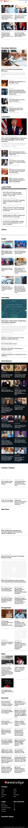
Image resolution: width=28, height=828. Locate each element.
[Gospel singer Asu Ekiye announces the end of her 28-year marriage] (21, 368)
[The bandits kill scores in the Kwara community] (4, 101)
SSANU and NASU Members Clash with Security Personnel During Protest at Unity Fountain (6, 770)
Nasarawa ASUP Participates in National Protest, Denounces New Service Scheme (19, 733)
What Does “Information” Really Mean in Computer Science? (13, 321)
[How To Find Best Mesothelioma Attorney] (14, 58)
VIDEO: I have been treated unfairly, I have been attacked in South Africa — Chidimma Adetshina (7, 410)
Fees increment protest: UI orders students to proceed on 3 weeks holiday (7, 703)
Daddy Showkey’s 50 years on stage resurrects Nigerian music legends (19, 459)
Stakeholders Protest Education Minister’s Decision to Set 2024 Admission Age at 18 (20, 759)
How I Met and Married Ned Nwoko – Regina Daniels (7, 644)
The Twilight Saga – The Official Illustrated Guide (7, 692)
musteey (11, 67)
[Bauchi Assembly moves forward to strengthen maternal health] (21, 244)
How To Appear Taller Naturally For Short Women (7, 483)
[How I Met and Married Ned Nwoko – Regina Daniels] (7, 634)
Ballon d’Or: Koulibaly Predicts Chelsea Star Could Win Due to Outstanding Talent (13, 581)
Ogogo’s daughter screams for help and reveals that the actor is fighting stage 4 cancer (7, 442)
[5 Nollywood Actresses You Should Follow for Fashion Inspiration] (21, 492)
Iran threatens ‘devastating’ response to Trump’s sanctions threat (17, 162)
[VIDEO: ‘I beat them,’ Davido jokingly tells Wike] (7, 383)
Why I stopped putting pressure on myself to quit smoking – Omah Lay (20, 441)
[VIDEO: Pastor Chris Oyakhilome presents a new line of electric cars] (7, 418)
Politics (16, 14)
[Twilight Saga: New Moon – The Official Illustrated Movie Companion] (21, 660)
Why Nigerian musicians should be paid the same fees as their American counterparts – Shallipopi (21, 645)
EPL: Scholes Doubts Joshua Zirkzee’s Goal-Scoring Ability (6, 589)
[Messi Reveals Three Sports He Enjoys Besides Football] (14, 545)
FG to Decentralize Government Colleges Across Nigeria (7, 711)
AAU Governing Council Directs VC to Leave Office (7, 723)
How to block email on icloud (9, 343)
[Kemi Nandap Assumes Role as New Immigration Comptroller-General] (7, 613)
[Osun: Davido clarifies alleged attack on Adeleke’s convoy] (21, 401)
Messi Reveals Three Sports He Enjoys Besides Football (12, 556)
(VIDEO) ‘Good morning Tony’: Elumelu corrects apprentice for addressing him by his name (20, 392)
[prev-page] (2, 775)
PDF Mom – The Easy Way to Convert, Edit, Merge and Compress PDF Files (12, 338)
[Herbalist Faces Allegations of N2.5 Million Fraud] (4, 83)
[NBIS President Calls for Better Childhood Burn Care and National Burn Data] (7, 244)
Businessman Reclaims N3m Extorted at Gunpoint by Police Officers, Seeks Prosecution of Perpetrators (17, 92)
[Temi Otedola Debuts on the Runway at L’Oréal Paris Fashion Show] (21, 473)
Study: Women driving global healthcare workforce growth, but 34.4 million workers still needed (20, 271)
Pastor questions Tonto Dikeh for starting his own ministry (20, 426)
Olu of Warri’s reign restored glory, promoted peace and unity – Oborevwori (18, 153)
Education (3, 708)
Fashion (2, 479)
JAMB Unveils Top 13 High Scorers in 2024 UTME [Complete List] (7, 751)
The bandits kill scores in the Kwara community (17, 100)
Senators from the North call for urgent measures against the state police (17, 171)
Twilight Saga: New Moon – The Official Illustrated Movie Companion (20, 669)
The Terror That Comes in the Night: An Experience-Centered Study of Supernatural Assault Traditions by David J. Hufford (7, 671)
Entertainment (5, 213)
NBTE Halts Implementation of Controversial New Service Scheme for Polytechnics (20, 770)
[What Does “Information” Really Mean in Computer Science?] (14, 308)
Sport (2, 554)
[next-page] (4, 775)
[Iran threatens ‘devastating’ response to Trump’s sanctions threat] (4, 162)
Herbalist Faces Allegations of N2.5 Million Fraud (17, 82)
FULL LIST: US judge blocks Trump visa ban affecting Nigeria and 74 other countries (20, 34)
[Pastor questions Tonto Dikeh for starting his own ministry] (21, 418)
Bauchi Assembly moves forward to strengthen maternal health (20, 252)
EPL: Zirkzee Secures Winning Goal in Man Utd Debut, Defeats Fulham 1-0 (7, 600)
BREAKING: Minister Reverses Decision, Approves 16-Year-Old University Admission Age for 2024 (7, 760)
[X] (14, 808)
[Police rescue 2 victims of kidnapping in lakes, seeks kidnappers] (4, 109)
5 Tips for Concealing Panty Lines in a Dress (7, 501)
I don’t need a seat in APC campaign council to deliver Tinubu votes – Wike (21, 17)
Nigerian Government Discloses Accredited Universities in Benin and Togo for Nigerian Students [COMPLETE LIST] (20, 713)
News (2, 14)
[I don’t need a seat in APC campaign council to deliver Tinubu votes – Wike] (21, 9)
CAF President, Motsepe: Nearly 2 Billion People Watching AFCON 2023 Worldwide (20, 591)
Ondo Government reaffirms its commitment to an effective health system (7, 288)
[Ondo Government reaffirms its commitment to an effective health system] (7, 280)
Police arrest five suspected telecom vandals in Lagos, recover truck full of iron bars (7, 35)
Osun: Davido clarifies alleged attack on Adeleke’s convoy (20, 408)
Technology (3, 319)
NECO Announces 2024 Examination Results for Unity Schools (6, 732)
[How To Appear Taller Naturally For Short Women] (7, 473)
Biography (3, 619)
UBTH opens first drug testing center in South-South (7, 269)
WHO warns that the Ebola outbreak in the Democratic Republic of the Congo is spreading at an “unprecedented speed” (20, 289)
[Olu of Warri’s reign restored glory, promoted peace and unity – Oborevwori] (4, 153)
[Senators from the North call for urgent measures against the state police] (4, 171)
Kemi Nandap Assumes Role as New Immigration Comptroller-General (7, 623)
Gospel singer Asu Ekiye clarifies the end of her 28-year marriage (14, 216)
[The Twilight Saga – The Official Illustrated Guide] (7, 682)
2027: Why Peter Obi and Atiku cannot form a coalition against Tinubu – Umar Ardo (7, 17)
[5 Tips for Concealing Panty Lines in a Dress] (7, 492)
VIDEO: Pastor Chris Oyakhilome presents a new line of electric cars (7, 426)
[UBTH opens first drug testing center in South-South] (7, 262)
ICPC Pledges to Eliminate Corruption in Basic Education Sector (20, 703)
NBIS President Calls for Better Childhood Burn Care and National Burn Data (7, 253)
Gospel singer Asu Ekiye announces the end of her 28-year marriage (20, 376)
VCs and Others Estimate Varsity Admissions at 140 (19, 751)
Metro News (3, 31)
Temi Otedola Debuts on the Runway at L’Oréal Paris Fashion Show (20, 483)
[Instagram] (14, 806)
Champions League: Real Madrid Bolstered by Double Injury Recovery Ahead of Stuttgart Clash (20, 601)
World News (17, 31)
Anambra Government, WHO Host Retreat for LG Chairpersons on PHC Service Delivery (20, 624)
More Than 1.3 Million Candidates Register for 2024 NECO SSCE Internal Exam (7, 742)
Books (2, 688)
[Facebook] (14, 804)
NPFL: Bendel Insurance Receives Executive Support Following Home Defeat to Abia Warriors (11, 532)
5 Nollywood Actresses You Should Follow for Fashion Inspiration (20, 502)
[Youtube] (14, 810)
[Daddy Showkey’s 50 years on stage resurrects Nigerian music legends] (21, 450)
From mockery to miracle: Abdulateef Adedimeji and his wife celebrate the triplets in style (7, 458)
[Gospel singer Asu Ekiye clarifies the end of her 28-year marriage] (7, 368)
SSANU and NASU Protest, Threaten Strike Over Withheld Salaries (20, 723)
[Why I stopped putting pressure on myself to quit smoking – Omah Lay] (21, 434)
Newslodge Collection (5, 67)
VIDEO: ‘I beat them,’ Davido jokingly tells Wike (7, 391)
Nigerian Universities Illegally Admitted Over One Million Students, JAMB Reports (20, 742)
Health (2, 249)
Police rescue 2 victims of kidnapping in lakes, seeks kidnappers (16, 109)
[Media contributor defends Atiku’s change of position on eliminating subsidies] (4, 180)
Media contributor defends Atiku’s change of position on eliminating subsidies (17, 180)
